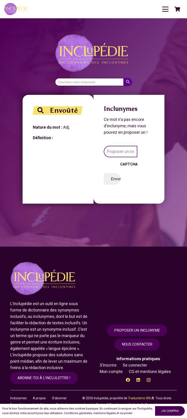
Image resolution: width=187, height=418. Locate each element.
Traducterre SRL (139, 398)
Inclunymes (18, 398)
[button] (165, 9)
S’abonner (59, 398)
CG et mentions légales (150, 371)
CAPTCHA (129, 164)
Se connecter (135, 365)
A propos (39, 398)
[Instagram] (148, 380)
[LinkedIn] (138, 380)
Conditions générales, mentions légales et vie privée (98, 413)
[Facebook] (128, 380)
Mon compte (111, 371)
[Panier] (177, 9)
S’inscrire (108, 365)
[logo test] (16, 9)
